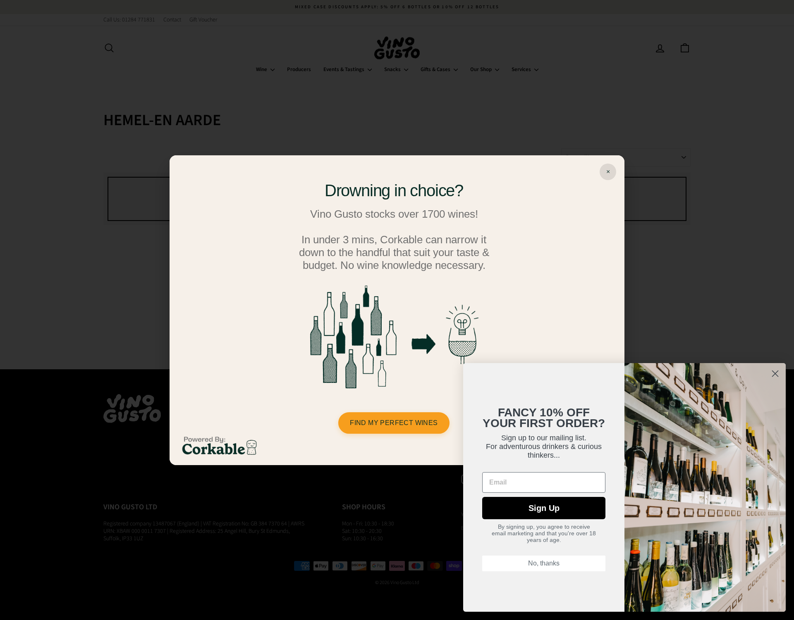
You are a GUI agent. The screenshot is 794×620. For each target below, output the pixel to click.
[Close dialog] (775, 373)
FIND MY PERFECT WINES (394, 422)
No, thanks (544, 563)
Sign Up (544, 508)
